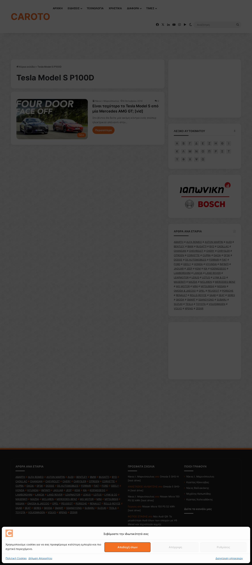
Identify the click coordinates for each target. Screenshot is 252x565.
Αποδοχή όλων (128, 547)
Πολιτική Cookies (16, 558)
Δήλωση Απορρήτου (40, 558)
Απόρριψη (175, 547)
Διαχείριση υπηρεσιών (229, 558)
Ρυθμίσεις (223, 547)
